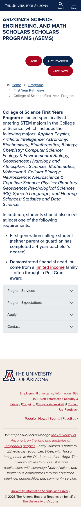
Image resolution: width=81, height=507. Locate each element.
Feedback (71, 410)
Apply (12, 314)
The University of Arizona (40, 501)
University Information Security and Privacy (40, 491)
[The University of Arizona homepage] (26, 5)
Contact (13, 326)
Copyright (28, 404)
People (30, 418)
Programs (35, 85)
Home (16, 85)
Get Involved (58, 61)
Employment (28, 393)
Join (33, 61)
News (43, 418)
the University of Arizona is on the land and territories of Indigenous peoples (40, 440)
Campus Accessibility (51, 404)
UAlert (41, 399)
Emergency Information (55, 393)
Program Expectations (24, 302)
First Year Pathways (29, 90)
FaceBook (70, 418)
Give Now (60, 71)
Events (55, 418)
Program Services (21, 290)
